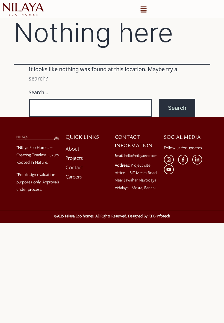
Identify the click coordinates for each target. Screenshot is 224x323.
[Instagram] (169, 160)
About (72, 149)
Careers (74, 177)
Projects (74, 158)
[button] (143, 9)
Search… (38, 92)
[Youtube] (169, 169)
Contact (74, 168)
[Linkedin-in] (197, 160)
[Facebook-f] (183, 160)
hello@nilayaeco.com (140, 156)
